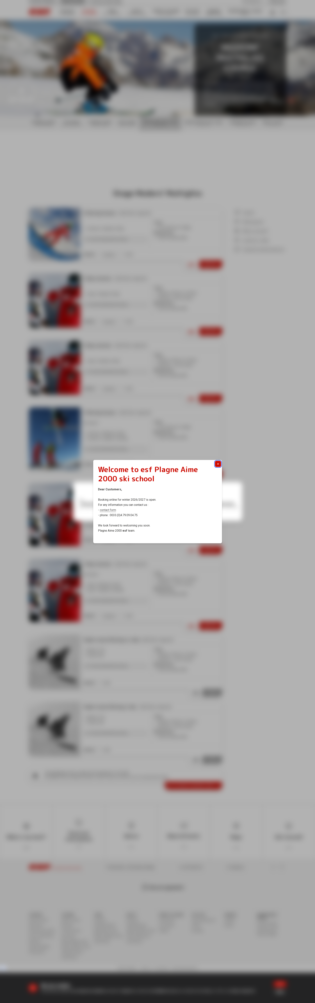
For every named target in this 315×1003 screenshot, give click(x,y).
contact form (108, 510)
